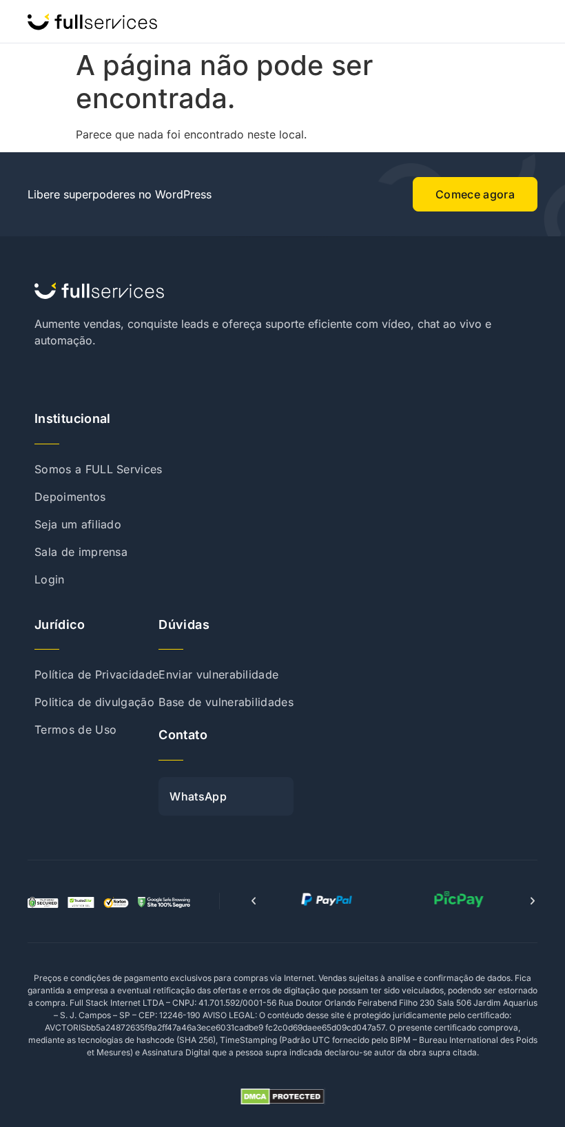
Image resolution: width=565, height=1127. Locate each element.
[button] (253, 901)
